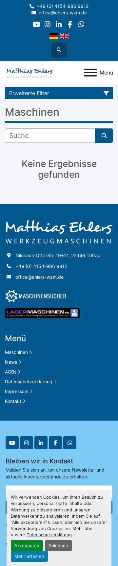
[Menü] (90, 72)
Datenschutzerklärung (49, 534)
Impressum (17, 391)
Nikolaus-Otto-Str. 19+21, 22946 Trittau (57, 255)
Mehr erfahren (29, 556)
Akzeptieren (26, 545)
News (11, 362)
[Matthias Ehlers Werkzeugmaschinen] (59, 231)
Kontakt (13, 401)
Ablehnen (58, 545)
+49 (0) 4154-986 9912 (62, 6)
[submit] (104, 135)
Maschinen (16, 352)
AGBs (10, 372)
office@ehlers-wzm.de (63, 12)
